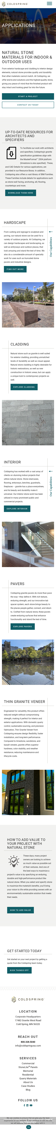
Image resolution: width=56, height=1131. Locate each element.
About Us (28, 1082)
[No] (52, 1123)
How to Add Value (20, 910)
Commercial (28, 1063)
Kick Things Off (19, 970)
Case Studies (28, 1086)
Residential (28, 1074)
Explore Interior (17, 509)
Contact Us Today (28, 105)
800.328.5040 (28, 1042)
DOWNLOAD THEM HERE (20, 193)
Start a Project (28, 96)
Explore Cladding (24, 387)
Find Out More (15, 269)
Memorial (28, 1071)
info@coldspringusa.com (28, 1045)
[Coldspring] (15, 4)
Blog (28, 1089)
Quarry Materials (28, 1078)
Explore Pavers (22, 627)
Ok (28, 1127)
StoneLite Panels (28, 1067)
